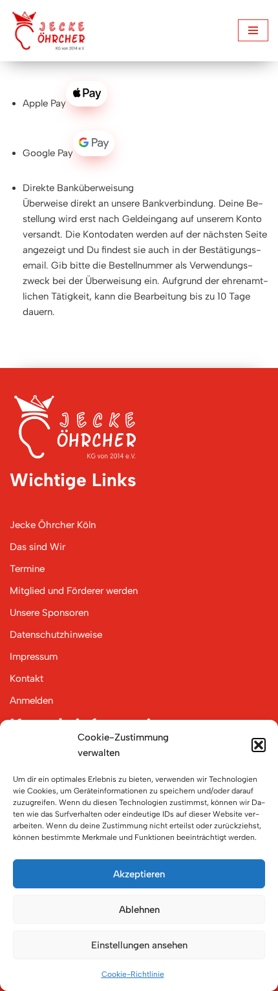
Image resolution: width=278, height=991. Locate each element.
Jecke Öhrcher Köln (53, 525)
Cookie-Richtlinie (133, 974)
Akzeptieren (139, 874)
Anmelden (31, 700)
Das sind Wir (37, 547)
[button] (258, 745)
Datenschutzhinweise (56, 634)
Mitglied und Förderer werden (74, 591)
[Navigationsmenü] (253, 30)
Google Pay (48, 153)
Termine (27, 569)
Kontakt (26, 678)
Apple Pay (44, 103)
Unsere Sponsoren (49, 612)
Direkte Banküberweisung (78, 188)
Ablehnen (139, 909)
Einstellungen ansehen (139, 945)
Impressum (34, 656)
